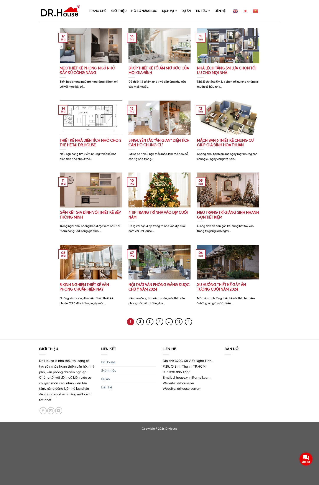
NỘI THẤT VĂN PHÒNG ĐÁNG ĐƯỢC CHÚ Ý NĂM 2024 (158, 287)
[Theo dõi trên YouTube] (58, 410)
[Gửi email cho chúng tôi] (50, 410)
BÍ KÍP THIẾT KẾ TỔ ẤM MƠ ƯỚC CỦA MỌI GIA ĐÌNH (158, 70)
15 (178, 322)
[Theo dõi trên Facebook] (43, 410)
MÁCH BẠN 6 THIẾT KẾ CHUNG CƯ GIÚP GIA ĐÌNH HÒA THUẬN (225, 142)
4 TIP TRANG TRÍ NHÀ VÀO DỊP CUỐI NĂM (158, 214)
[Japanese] (245, 11)
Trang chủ (98, 11)
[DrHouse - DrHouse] (60, 11)
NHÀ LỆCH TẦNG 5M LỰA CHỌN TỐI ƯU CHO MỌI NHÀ (226, 70)
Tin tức (201, 11)
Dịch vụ (168, 11)
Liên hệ (220, 11)
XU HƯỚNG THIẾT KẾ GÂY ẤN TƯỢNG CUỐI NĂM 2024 (221, 287)
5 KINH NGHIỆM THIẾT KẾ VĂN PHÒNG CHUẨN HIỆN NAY (84, 287)
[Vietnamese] (255, 11)
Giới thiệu (119, 11)
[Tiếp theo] (188, 322)
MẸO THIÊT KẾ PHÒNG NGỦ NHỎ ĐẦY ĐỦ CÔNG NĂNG (87, 70)
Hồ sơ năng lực (144, 11)
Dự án (186, 11)
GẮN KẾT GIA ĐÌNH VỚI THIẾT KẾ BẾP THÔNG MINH (90, 214)
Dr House (108, 362)
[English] (235, 11)
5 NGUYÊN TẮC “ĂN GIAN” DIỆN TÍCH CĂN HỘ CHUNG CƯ (158, 142)
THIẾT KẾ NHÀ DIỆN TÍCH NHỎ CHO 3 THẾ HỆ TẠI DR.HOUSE (90, 142)
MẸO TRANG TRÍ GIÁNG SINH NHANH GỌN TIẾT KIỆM (228, 214)
